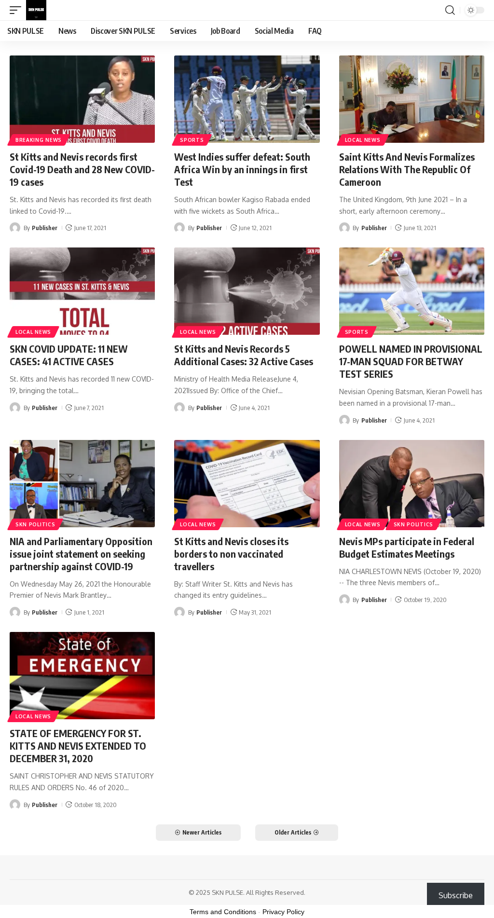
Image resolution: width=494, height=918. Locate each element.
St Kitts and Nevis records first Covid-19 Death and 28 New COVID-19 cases (82, 169)
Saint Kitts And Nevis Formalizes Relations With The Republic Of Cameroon (407, 169)
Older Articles (292, 832)
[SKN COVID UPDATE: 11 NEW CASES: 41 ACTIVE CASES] (82, 291)
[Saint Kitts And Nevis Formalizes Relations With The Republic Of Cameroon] (411, 99)
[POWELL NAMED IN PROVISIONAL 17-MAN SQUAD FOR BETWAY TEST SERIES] (411, 291)
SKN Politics (35, 524)
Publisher (44, 228)
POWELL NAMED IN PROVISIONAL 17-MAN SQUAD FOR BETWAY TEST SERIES (410, 361)
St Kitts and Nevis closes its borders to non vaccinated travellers (231, 553)
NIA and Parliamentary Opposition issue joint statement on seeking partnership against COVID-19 (81, 553)
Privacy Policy (283, 912)
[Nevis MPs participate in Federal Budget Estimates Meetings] (411, 483)
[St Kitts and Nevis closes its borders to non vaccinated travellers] (246, 483)
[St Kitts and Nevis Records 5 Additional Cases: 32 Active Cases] (246, 291)
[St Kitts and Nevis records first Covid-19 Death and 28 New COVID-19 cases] (82, 99)
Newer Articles (201, 832)
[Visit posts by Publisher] (15, 227)
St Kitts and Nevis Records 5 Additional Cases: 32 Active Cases (243, 355)
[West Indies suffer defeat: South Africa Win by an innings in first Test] (246, 99)
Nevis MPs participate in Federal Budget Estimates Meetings (406, 547)
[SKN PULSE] (36, 10)
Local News (363, 140)
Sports (192, 140)
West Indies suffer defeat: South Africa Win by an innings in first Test (242, 169)
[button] (18, 10)
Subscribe (456, 895)
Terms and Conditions (223, 912)
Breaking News (38, 140)
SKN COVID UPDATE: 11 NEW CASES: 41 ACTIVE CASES (69, 355)
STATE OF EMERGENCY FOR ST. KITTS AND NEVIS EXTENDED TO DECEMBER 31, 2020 (78, 745)
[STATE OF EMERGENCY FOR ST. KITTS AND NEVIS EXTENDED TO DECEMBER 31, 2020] (82, 675)
